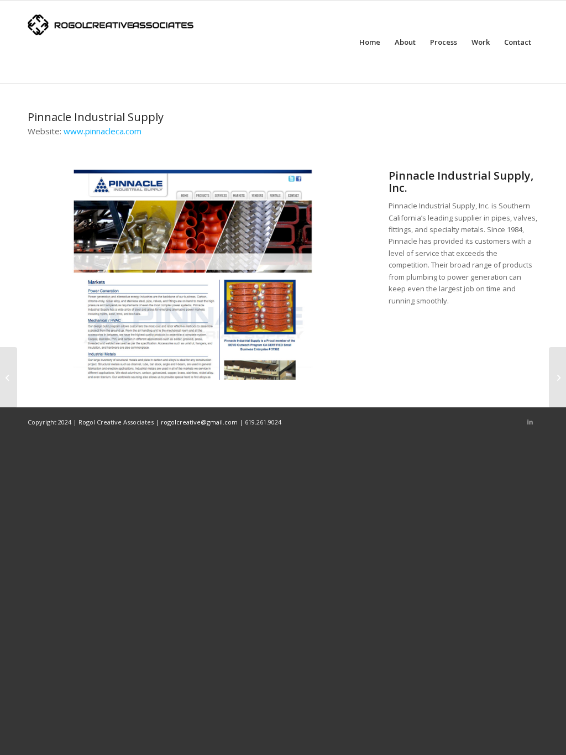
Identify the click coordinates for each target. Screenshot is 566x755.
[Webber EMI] (8, 377)
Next (333, 274)
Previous (52, 274)
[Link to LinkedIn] (530, 421)
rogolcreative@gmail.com (199, 422)
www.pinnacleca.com (103, 131)
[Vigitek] (557, 377)
